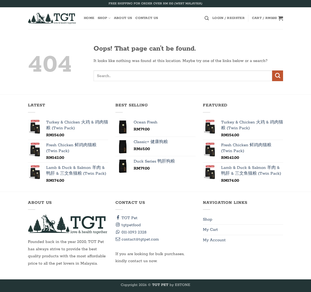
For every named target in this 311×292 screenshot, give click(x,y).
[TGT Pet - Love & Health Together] (52, 18)
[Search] (207, 18)
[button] (228, 18)
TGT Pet (129, 218)
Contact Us (146, 18)
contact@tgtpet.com (139, 239)
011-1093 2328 (133, 232)
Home (89, 18)
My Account (214, 240)
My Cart (210, 229)
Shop (102, 18)
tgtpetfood (130, 225)
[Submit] (277, 75)
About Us (123, 18)
